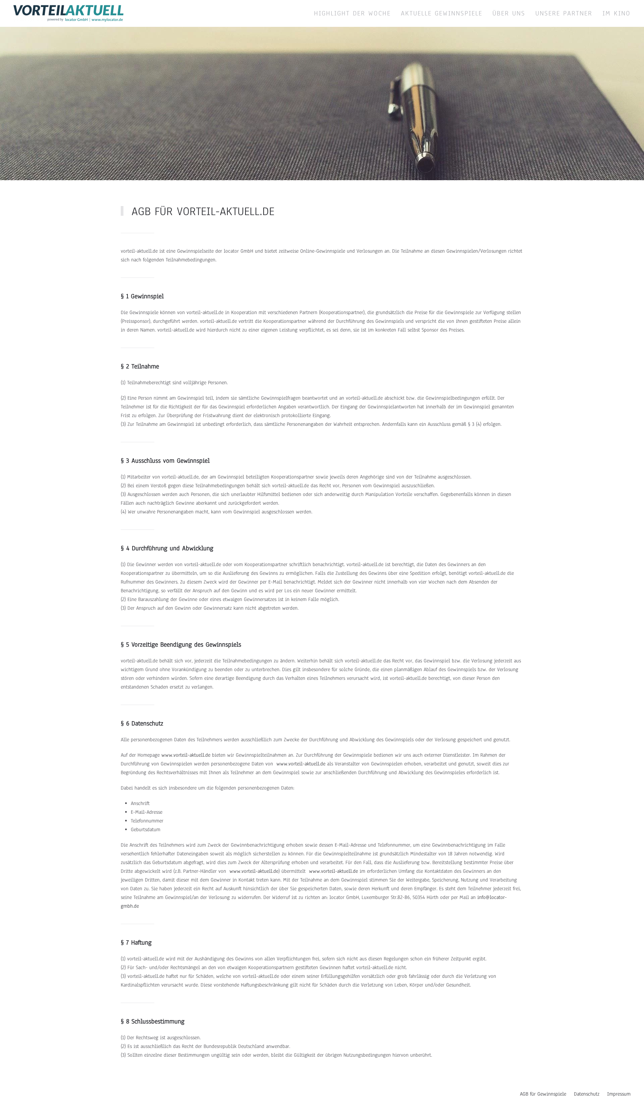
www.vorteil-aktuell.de (185, 755)
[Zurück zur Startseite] (68, 13)
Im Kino (616, 13)
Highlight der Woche (352, 13)
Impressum (619, 1094)
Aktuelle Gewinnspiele (441, 13)
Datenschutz (586, 1094)
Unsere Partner (563, 13)
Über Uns (508, 13)
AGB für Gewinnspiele (543, 1094)
